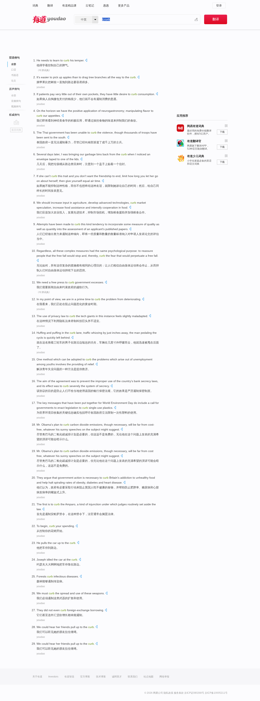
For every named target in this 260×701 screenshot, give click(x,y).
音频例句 (16, 101)
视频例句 (16, 106)
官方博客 (85, 676)
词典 (35, 5)
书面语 (14, 75)
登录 (219, 5)
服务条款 (179, 692)
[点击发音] (86, 61)
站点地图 (148, 676)
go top (16, 122)
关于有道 (37, 676)
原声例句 (14, 88)
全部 (13, 95)
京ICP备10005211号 (216, 692)
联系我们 (133, 676)
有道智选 (69, 676)
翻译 (50, 5)
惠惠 (106, 5)
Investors (53, 676)
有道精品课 (69, 5)
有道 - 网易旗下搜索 (49, 19)
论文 (13, 80)
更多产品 (123, 5)
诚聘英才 (117, 676)
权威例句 (14, 114)
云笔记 (90, 5)
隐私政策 (168, 692)
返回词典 (16, 129)
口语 (13, 69)
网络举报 (164, 676)
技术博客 (101, 676)
